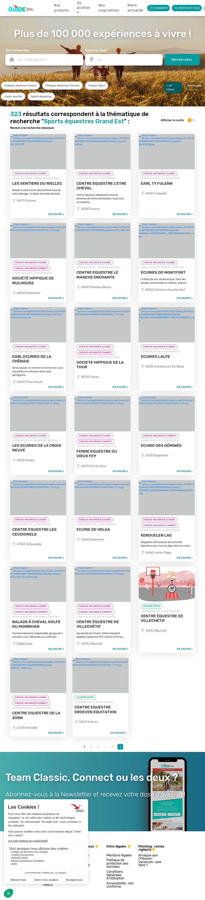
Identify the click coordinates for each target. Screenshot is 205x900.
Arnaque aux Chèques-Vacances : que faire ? (149, 860)
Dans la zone (96, 50)
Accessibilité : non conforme (120, 885)
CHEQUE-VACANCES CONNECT (31, 268)
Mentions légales (119, 855)
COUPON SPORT (151, 606)
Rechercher (182, 60)
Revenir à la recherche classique (32, 128)
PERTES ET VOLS (189, 8)
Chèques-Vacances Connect (62, 85)
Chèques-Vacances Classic (20, 85)
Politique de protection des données (117, 864)
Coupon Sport (96, 85)
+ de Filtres (170, 87)
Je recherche (17, 50)
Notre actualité (135, 7)
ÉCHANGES (160, 8)
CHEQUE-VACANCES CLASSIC (30, 173)
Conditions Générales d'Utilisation (115, 875)
